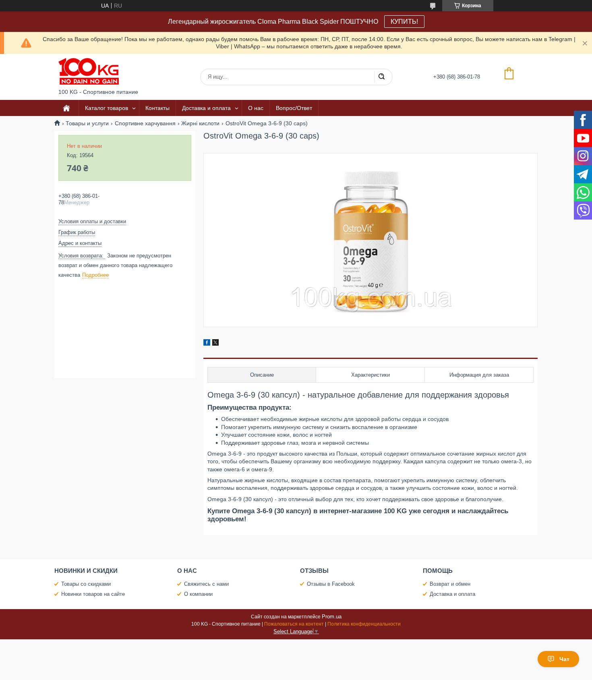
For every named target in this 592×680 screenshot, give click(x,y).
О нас (255, 108)
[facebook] (206, 343)
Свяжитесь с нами (206, 584)
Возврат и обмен (450, 584)
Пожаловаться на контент (294, 624)
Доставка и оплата (206, 108)
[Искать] (381, 77)
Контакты (157, 108)
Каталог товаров (106, 108)
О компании (198, 594)
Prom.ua (332, 617)
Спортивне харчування (145, 123)
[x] (215, 343)
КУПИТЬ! (404, 21)
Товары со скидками (86, 584)
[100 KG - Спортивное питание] (88, 71)
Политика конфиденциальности (364, 624)
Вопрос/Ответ (294, 108)
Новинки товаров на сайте (93, 594)
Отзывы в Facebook (331, 584)
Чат (564, 659)
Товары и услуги (87, 123)
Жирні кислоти (200, 123)
